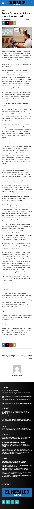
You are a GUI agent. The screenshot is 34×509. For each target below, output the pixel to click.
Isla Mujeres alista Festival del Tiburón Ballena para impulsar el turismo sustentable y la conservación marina (17, 450)
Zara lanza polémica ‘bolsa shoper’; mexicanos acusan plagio (24, 356)
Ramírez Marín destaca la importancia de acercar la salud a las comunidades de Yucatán (17, 466)
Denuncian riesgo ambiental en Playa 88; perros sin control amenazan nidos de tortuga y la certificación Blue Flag (16, 445)
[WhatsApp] (14, 23)
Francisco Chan (7, 19)
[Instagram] (8, 502)
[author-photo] (17, 373)
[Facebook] (3, 23)
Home (3, 8)
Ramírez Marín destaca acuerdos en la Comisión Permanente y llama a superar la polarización (14, 462)
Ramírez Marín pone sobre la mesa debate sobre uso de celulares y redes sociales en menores (16, 400)
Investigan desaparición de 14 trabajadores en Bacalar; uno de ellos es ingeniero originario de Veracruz (16, 438)
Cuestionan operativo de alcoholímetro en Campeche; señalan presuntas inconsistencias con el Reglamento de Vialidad (16, 420)
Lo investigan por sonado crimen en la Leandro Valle (9, 356)
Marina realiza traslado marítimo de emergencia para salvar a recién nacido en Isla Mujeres (15, 453)
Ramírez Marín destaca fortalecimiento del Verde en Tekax (17, 403)
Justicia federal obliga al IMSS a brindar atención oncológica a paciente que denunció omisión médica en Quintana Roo (16, 412)
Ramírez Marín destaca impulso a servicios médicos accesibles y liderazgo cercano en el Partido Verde (15, 469)
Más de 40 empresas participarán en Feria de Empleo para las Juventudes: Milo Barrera (16, 476)
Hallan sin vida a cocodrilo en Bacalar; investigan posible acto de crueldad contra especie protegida (17, 442)
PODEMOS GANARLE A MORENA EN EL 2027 (11, 390)
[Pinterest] (11, 23)
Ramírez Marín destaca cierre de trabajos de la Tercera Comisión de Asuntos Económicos (16, 393)
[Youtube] (17, 502)
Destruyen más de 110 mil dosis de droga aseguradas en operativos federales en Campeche (16, 416)
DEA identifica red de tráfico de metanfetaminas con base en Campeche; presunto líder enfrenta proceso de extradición (16, 425)
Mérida (7, 8)
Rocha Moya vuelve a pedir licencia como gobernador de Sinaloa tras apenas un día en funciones (16, 473)
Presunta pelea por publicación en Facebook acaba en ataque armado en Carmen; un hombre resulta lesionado (16, 429)
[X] (7, 23)
